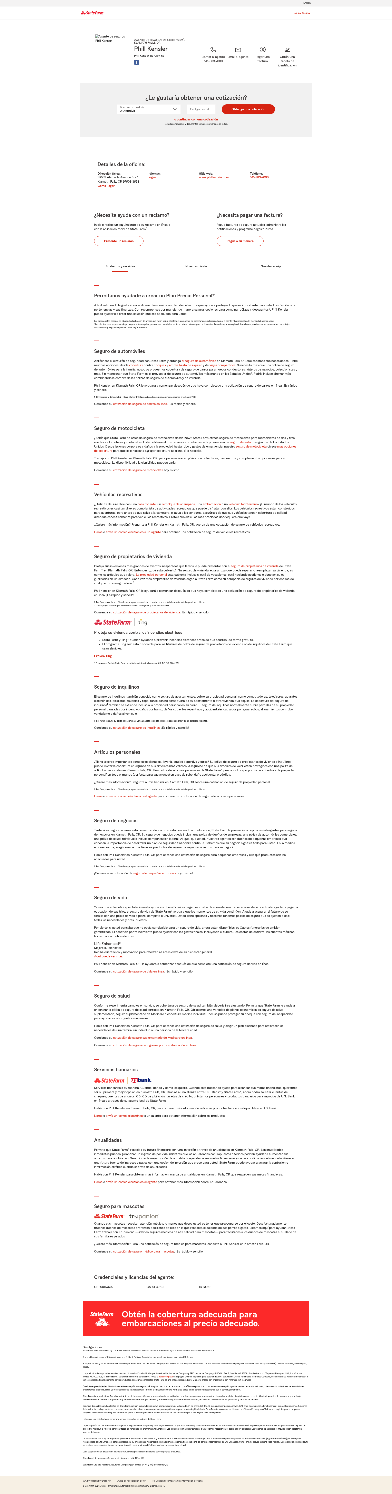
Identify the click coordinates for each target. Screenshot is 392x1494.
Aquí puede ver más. (108, 956)
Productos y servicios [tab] (120, 266)
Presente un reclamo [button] (119, 241)
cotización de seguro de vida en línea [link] (138, 971)
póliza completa (166, 1376)
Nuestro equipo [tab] (271, 266)
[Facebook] (136, 62)
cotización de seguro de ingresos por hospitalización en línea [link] (154, 1045)
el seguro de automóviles (199, 361)
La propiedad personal (151, 574)
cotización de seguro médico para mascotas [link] (143, 1251)
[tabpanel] (196, 175)
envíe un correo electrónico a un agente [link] (133, 532)
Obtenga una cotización (248, 109)
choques (160, 365)
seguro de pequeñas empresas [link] (154, 873)
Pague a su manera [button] (240, 241)
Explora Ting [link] (103, 656)
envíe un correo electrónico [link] (125, 1115)
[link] (238, 60)
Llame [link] (98, 532)
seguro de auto (240, 442)
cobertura (136, 365)
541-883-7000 (259, 177)
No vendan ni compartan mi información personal (178, 1481)
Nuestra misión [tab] (196, 266)
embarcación (212, 504)
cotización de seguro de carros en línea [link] (140, 404)
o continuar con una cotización (196, 119)
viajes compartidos (222, 365)
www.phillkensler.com (214, 177)
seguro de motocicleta (251, 446)
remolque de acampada (178, 504)
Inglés (152, 177)
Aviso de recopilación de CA (131, 1481)
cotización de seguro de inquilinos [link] (136, 727)
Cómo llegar (106, 185)
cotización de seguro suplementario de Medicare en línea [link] (152, 1037)
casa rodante (147, 504)
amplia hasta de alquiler (185, 365)
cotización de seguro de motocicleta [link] (138, 470)
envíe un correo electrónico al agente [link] (131, 796)
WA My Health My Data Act (97, 1481)
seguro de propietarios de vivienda (254, 566)
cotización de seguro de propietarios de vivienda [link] (146, 612)
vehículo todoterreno (243, 504)
